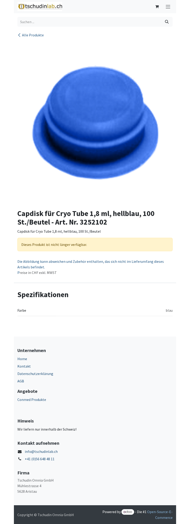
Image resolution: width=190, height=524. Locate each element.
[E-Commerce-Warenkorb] (157, 6)
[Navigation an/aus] (168, 6)
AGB (20, 381)
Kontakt (24, 366)
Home (22, 358)
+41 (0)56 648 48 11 (39, 459)
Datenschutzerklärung (35, 373)
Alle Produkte (33, 35)
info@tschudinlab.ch (41, 451)
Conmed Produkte (31, 399)
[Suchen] (167, 22)
